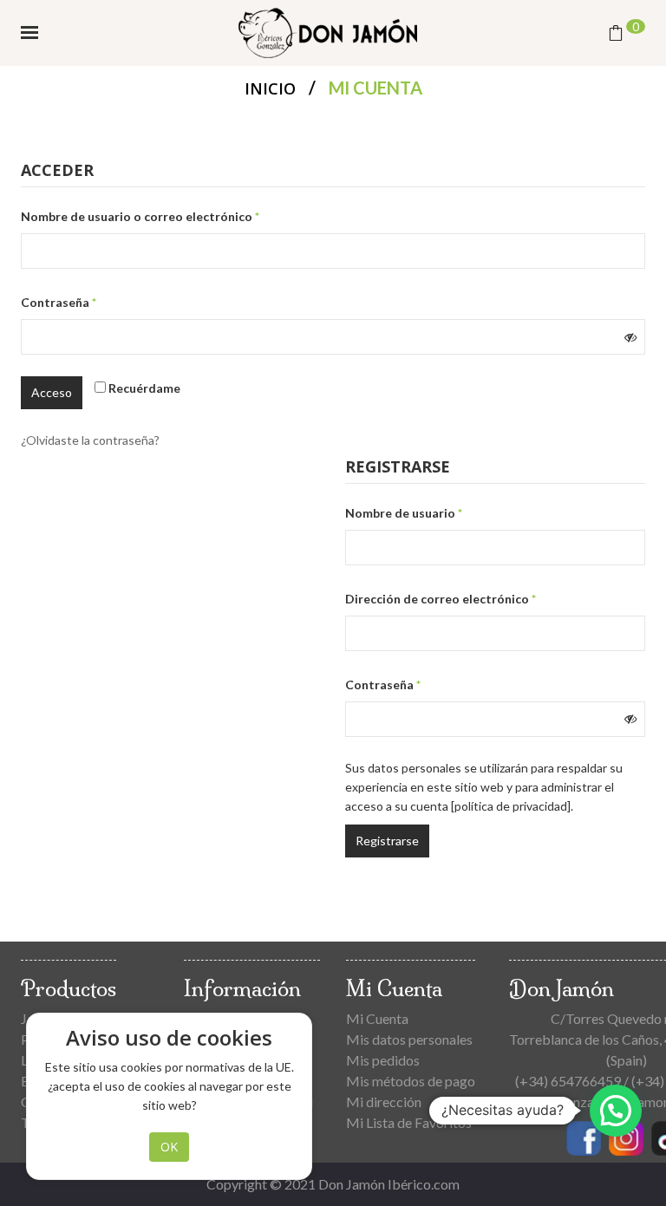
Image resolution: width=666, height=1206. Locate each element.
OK (169, 1146)
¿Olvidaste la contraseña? (90, 440)
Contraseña (92, 302)
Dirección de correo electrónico (474, 598)
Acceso (51, 392)
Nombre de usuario (437, 512)
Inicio (270, 88)
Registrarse (387, 840)
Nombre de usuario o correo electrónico (174, 216)
